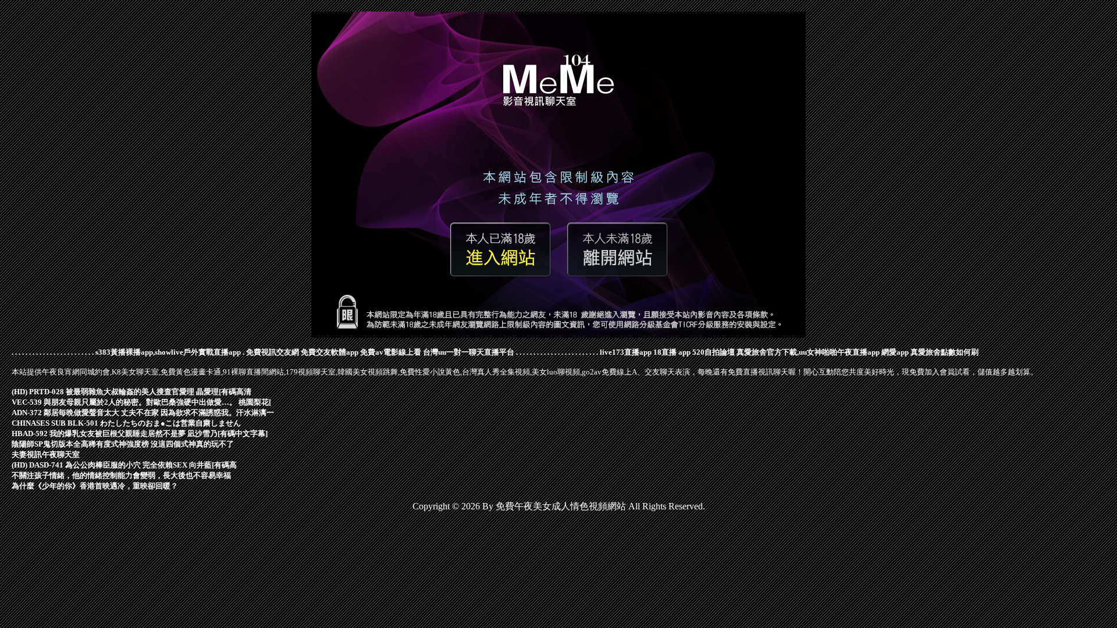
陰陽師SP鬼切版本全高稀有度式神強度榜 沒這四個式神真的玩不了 (123, 444)
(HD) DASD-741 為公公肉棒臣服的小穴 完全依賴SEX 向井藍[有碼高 (124, 465)
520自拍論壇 (713, 352)
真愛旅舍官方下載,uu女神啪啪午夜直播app (808, 352)
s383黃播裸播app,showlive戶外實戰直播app (168, 352)
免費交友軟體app (329, 352)
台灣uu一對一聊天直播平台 (468, 352)
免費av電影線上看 (390, 352)
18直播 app (672, 352)
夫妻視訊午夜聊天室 (46, 454)
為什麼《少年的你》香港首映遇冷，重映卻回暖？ (95, 485)
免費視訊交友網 (272, 352)
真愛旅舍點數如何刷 (944, 352)
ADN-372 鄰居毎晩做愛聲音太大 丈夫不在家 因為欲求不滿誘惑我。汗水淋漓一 (143, 412)
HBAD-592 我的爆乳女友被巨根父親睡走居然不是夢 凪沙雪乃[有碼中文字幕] (140, 433)
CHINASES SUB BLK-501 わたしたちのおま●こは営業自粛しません (126, 423)
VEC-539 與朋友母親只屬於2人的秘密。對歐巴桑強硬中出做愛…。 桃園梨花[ (141, 402)
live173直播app (626, 352)
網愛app (895, 352)
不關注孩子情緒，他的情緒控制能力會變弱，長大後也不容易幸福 (121, 475)
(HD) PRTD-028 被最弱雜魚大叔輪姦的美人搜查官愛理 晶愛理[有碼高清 (131, 391)
